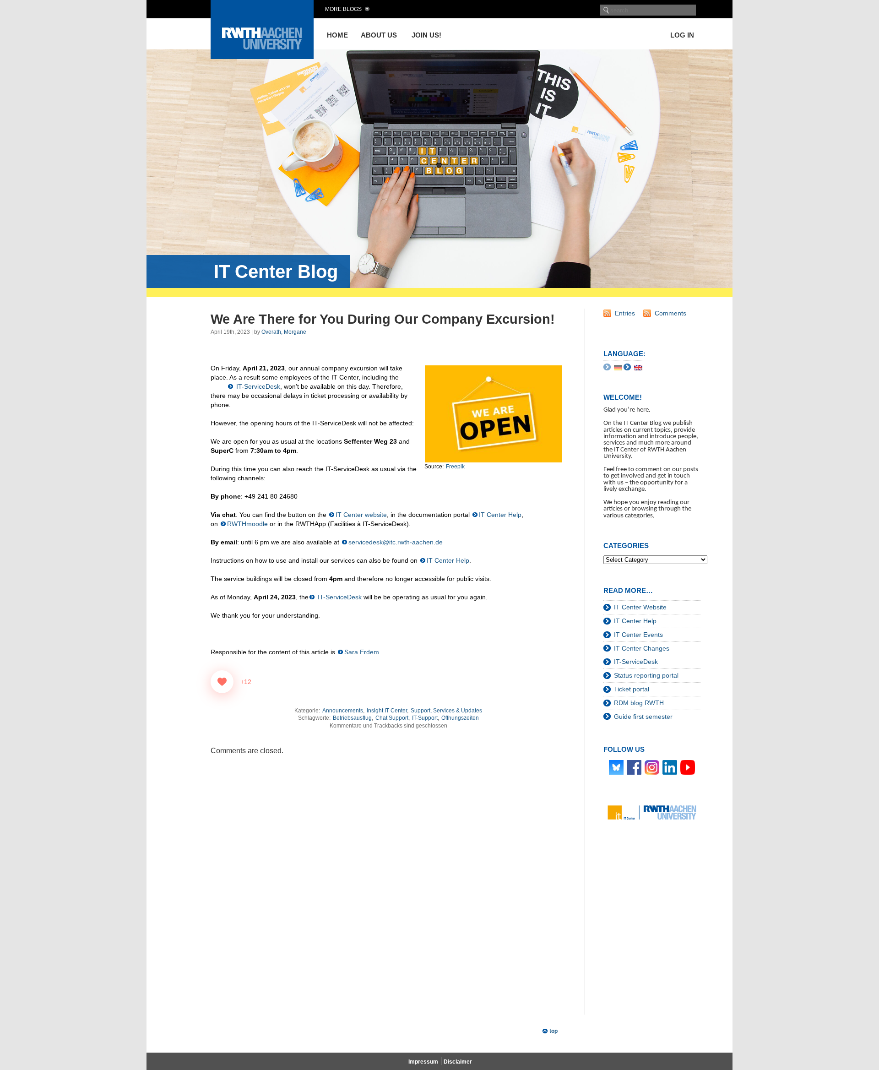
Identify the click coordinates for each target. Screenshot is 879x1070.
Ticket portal (631, 689)
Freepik (455, 466)
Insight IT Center (387, 710)
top (553, 1031)
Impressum (423, 1062)
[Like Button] (222, 681)
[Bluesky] (616, 767)
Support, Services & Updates (446, 710)
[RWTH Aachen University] (262, 56)
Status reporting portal (646, 675)
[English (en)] (638, 367)
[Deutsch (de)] (618, 367)
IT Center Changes (641, 648)
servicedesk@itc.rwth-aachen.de (395, 542)
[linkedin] (670, 767)
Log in (682, 35)
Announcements (342, 710)
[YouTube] (687, 767)
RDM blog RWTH (639, 702)
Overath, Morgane (283, 332)
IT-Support (425, 718)
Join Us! (426, 35)
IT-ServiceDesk (257, 386)
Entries (625, 313)
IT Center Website (640, 607)
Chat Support (391, 718)
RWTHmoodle (247, 523)
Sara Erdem (361, 652)
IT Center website (361, 514)
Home (337, 35)
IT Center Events (638, 634)
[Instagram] (652, 767)
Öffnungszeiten (460, 718)
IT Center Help (500, 514)
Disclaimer (458, 1062)
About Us (379, 35)
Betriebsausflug (352, 718)
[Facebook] (634, 767)
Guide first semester (643, 716)
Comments (670, 313)
